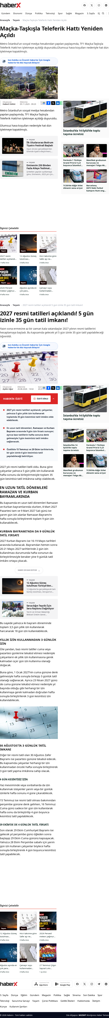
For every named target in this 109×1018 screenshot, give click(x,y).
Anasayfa (5, 20)
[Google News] (44, 103)
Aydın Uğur (8, 389)
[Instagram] (99, 5)
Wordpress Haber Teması (98, 1015)
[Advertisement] (29, 203)
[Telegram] (99, 984)
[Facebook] (84, 5)
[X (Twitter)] (92, 5)
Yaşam (16, 20)
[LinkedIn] (106, 5)
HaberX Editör (9, 104)
